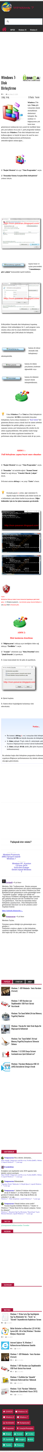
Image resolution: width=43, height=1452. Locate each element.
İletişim (8, 1434)
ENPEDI (12, 29)
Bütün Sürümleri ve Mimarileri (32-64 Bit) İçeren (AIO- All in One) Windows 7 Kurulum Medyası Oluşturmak (25, 1331)
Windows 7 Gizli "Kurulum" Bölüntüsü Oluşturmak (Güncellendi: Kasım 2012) (23, 1390)
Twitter (30, 1434)
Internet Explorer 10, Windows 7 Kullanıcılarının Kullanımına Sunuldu (22, 1344)
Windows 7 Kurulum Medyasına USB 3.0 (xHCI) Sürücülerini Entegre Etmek (25, 1065)
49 (3, 94)
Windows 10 (22, 29)
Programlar (5, 39)
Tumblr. (8, 1445)
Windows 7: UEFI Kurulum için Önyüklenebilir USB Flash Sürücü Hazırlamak (22, 1003)
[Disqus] (21, 907)
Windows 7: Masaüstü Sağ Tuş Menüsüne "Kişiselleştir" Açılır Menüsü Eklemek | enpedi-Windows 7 (20, 1213)
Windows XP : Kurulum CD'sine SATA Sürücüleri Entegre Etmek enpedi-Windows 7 (21, 868)
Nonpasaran (9, 1158)
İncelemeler (16, 34)
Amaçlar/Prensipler (26, 1428)
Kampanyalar (28, 34)
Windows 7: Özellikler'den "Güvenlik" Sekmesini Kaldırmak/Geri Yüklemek (23, 1378)
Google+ (21, 1439)
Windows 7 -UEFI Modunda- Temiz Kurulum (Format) (26, 989)
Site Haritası (17, 39)
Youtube (19, 1434)
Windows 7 (5, 34)
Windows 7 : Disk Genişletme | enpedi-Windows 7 (16, 1199)
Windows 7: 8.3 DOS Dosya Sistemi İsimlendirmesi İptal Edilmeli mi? (23, 1052)
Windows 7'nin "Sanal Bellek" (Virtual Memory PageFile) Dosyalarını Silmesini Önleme (25, 1041)
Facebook (9, 1439)
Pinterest (20, 1445)
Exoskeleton (9, 1167)
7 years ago (18, 1162)
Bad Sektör (34, 420)
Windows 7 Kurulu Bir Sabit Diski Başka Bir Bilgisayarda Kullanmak (26, 1027)
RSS (31, 1439)
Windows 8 (33, 29)
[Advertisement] (21, 57)
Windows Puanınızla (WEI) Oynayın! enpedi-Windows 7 (11, 857)
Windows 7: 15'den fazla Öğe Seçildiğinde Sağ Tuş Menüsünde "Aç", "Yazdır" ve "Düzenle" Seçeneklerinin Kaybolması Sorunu (25, 1317)
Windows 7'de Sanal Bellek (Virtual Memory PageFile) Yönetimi (26, 1014)
